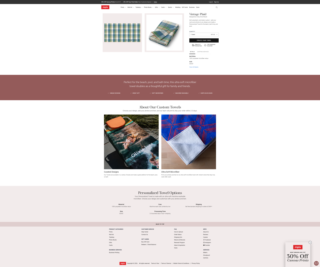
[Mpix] (105, 7)
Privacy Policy (196, 263)
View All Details (193, 67)
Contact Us (144, 234)
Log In (211, 2)
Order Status (178, 234)
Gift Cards (185, 7)
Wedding (177, 7)
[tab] (192, 51)
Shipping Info (178, 237)
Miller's (205, 252)
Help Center (144, 232)
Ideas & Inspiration (179, 245)
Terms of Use (155, 263)
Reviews (205, 234)
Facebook (208, 240)
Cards (163, 7)
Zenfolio (205, 258)
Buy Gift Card (145, 242)
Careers (205, 237)
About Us (206, 232)
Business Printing (114, 252)
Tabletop (138, 7)
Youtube (207, 245)
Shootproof (206, 255)
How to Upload (178, 232)
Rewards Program (179, 242)
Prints (122, 7)
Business (192, 7)
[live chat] (316, 263)
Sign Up (216, 2)
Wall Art (130, 7)
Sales (155, 2)
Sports (170, 7)
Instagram (208, 242)
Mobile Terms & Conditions (181, 263)
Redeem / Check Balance (148, 244)
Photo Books (148, 7)
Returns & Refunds (179, 240)
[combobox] (204, 35)
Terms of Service (166, 263)
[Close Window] (310, 242)
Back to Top (160, 224)
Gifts (156, 7)
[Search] (217, 7)
